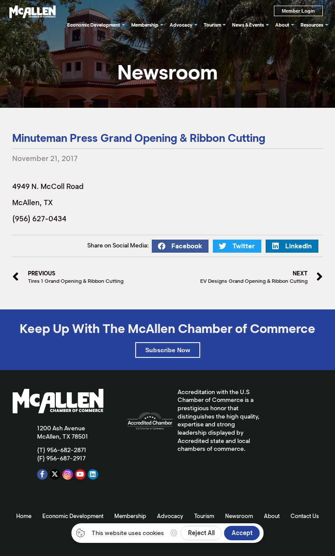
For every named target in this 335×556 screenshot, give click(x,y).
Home (23, 516)
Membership (130, 516)
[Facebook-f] (42, 474)
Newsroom (239, 516)
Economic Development (72, 516)
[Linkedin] (93, 474)
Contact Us (305, 516)
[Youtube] (80, 474)
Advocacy (170, 516)
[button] (180, 246)
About (272, 516)
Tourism (204, 516)
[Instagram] (67, 474)
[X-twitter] (55, 474)
